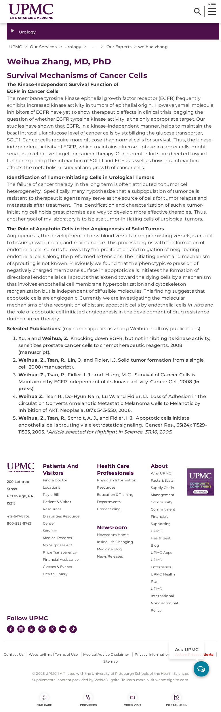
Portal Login (176, 705)
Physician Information (116, 480)
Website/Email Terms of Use (53, 654)
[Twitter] (52, 629)
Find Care (44, 705)
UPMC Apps (161, 552)
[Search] (197, 11)
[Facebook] (10, 629)
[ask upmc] (201, 669)
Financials (160, 516)
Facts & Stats (162, 480)
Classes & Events (57, 567)
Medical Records (57, 538)
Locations (51, 487)
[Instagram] (21, 629)
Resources (106, 487)
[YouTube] (62, 629)
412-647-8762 (18, 516)
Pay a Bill (51, 494)
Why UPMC (161, 473)
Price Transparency (60, 552)
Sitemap (110, 661)
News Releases (110, 556)
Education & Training (115, 494)
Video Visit (132, 705)
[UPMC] (31, 11)
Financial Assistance (61, 559)
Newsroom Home (113, 534)
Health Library (55, 574)
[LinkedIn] (31, 629)
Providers (88, 705)
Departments (109, 502)
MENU (212, 4)
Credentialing (109, 509)
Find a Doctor (55, 480)
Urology (27, 32)
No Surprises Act (58, 545)
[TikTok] (73, 629)
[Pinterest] (42, 629)
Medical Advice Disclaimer (106, 654)
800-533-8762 (19, 523)
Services (50, 530)
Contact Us (14, 654)
